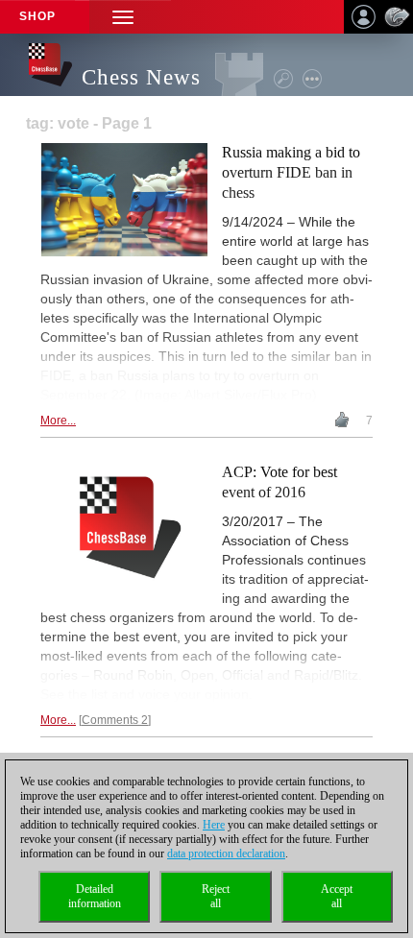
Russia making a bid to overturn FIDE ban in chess (291, 172)
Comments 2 (115, 720)
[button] (123, 17)
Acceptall (336, 896)
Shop (37, 16)
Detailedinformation (94, 896)
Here (214, 824)
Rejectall (216, 896)
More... (58, 420)
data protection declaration (226, 853)
